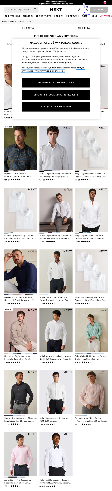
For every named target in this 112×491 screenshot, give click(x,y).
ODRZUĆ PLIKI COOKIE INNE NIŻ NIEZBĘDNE (56, 95)
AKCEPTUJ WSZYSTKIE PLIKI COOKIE (56, 83)
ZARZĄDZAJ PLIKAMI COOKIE (56, 107)
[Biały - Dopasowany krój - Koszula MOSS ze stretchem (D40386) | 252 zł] (55, 392)
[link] (80, 10)
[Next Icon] (56, 9)
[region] (56, 79)
